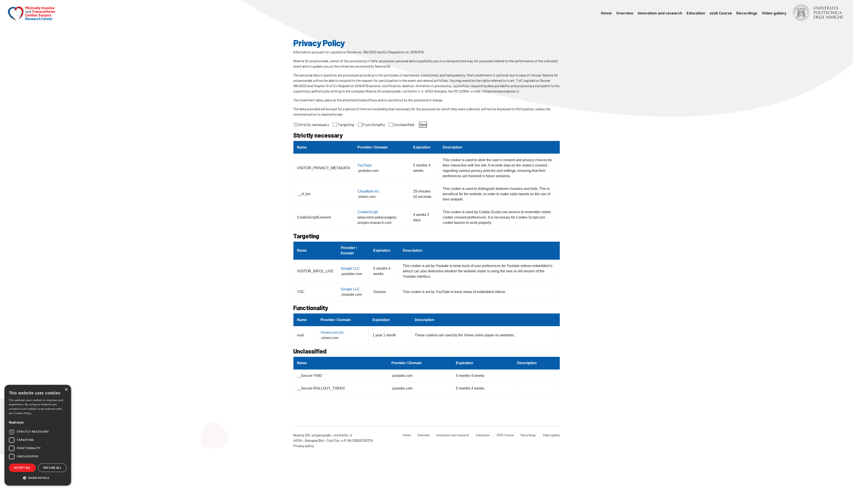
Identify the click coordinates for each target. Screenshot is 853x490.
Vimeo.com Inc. (333, 332)
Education (696, 13)
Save (422, 124)
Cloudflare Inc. (368, 191)
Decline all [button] (52, 468)
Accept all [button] (22, 468)
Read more (16, 422)
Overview (624, 13)
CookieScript (367, 212)
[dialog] (37, 435)
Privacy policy (303, 446)
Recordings (746, 13)
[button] (38, 478)
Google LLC (350, 268)
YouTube (364, 165)
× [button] (66, 389)
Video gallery (774, 13)
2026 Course (721, 13)
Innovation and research (660, 13)
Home (606, 13)
